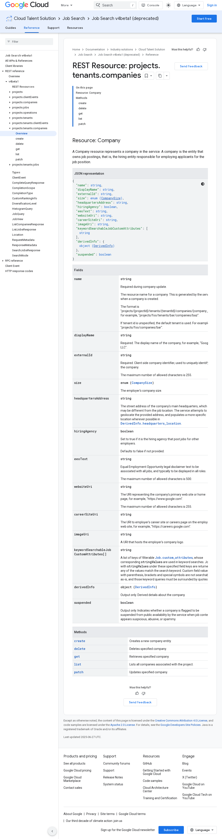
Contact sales (73, 787)
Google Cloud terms (132, 814)
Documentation (95, 49)
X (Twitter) (189, 777)
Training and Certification (160, 798)
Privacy (91, 814)
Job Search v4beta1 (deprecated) (125, 18)
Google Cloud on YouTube (193, 786)
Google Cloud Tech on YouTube (197, 796)
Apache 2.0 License (122, 724)
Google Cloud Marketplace (73, 779)
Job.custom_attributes (174, 558)
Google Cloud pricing (77, 770)
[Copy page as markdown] (160, 75)
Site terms (107, 814)
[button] (28, 71)
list (77, 664)
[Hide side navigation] (52, 831)
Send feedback (191, 66)
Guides (10, 28)
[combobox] (115, 5)
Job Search (74, 18)
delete (79, 649)
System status (113, 784)
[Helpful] (198, 49)
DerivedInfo (103, 246)
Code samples (152, 781)
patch (78, 672)
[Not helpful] (204, 49)
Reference (32, 28)
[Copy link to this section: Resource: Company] (124, 140)
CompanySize (111, 198)
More (65, 5)
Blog (185, 763)
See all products (74, 763)
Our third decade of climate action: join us (94, 821)
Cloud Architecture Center (155, 789)
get (77, 656)
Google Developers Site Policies (180, 724)
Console (153, 5)
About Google (73, 814)
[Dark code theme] (202, 183)
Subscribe (171, 830)
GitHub (147, 763)
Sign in (212, 5)
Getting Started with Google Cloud (156, 772)
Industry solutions (122, 49)
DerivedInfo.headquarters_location (151, 423)
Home (76, 49)
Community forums (116, 763)
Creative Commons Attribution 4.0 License (181, 720)
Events (187, 770)
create (79, 641)
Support (53, 28)
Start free (204, 19)
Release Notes (113, 777)
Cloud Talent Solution (35, 18)
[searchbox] (29, 41)
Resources (75, 28)
